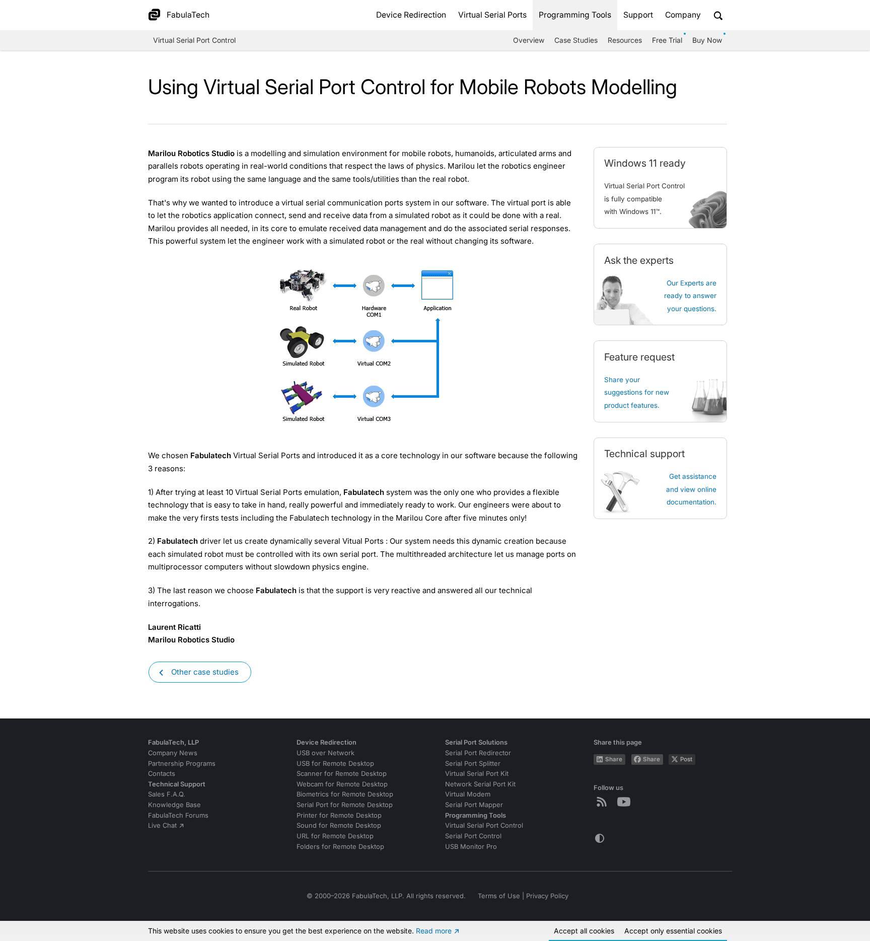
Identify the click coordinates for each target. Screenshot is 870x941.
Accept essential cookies (673, 930)
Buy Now (707, 40)
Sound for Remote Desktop (339, 825)
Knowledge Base (174, 805)
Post (686, 759)
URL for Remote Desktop (335, 836)
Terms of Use (499, 896)
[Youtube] (626, 801)
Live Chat (162, 825)
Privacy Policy (547, 896)
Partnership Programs (181, 763)
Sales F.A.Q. (166, 794)
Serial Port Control (473, 836)
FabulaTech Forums (178, 815)
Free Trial (667, 40)
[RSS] (604, 801)
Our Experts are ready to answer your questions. (690, 296)
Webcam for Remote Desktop (342, 784)
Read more (434, 930)
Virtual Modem (467, 794)
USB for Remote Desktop (335, 763)
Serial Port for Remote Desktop (345, 805)
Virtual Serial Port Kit (477, 773)
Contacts (161, 773)
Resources (625, 40)
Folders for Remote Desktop (340, 846)
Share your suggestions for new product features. (636, 392)
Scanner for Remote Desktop (342, 773)
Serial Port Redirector (478, 753)
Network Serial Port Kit (480, 784)
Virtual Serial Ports (492, 15)
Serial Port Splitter (472, 763)
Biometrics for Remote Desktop (345, 794)
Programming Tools (575, 15)
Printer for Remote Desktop (339, 815)
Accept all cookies (584, 930)
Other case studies (205, 672)
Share (613, 759)
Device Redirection (411, 15)
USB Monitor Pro (471, 846)
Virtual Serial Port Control (194, 40)
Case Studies (576, 40)
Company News (172, 753)
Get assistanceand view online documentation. (691, 489)
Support (638, 15)
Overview (528, 40)
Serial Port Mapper (474, 805)
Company (683, 15)
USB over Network (325, 753)
